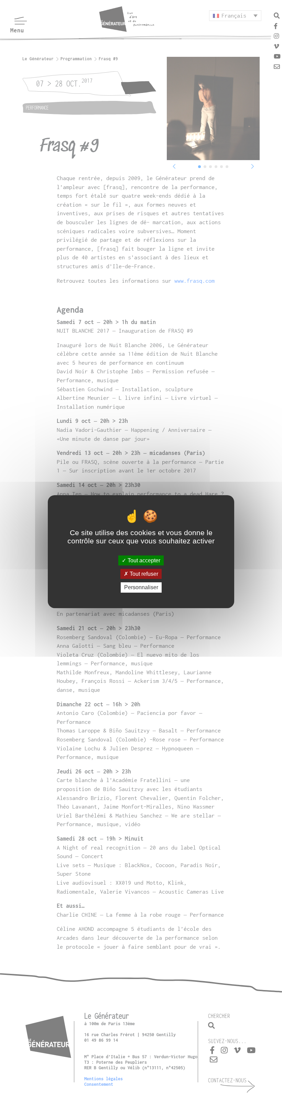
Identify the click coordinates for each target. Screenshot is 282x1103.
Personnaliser (141, 587)
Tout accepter (143, 560)
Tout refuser (143, 574)
